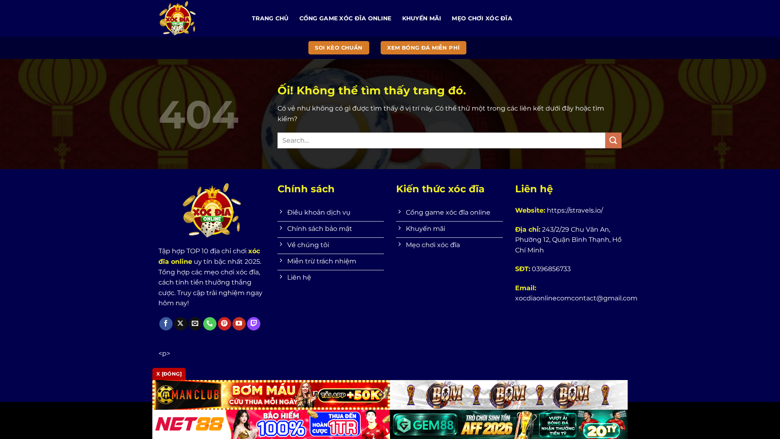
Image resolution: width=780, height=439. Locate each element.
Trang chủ (270, 18)
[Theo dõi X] (180, 324)
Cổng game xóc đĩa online (345, 18)
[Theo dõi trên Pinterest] (224, 324)
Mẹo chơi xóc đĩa (482, 18)
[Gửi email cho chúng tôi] (195, 324)
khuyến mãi (422, 18)
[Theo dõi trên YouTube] (239, 324)
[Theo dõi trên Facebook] (166, 324)
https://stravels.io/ (575, 210)
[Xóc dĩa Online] (199, 18)
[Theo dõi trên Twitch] (253, 324)
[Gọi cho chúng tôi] (210, 324)
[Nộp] (613, 140)
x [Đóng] (169, 374)
